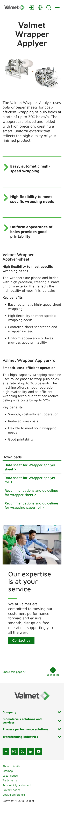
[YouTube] (38, 751)
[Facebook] (6, 751)
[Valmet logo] (15, 7)
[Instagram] (14, 751)
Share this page (12, 671)
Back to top (53, 674)
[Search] (48, 7)
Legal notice (10, 775)
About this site (11, 766)
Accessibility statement (17, 785)
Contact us (21, 640)
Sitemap (8, 770)
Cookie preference (14, 794)
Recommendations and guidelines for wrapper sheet (31, 492)
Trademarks (10, 780)
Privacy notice (11, 789)
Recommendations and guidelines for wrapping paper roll (31, 505)
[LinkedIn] (30, 751)
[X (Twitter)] (22, 751)
